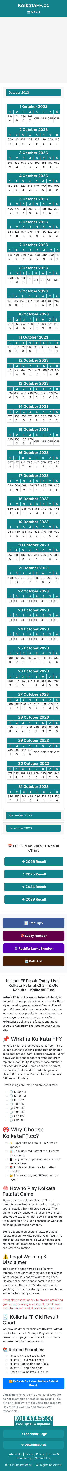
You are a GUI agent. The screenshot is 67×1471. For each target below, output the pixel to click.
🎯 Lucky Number (33, 936)
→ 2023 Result (34, 899)
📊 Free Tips (33, 923)
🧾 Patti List (33, 961)
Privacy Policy (35, 1454)
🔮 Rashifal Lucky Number (33, 948)
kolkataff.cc (24, 1465)
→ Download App (33, 1444)
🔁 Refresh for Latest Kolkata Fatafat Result (33, 1383)
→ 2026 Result (34, 862)
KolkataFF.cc (33, 5)
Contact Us (42, 1458)
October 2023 (18, 92)
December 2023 (20, 828)
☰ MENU (33, 12)
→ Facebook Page (33, 1434)
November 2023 (20, 815)
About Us (15, 1454)
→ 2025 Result (34, 874)
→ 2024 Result (33, 887)
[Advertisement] (33, 50)
